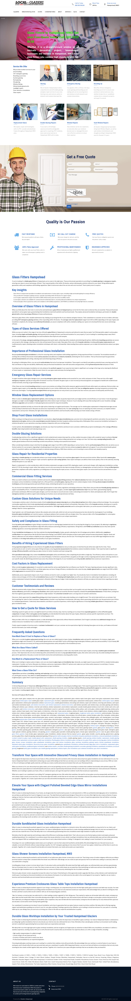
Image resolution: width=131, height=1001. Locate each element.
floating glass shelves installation (62, 740)
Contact (82, 12)
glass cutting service (79, 740)
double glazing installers (60, 738)
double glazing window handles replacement (96, 738)
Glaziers (16, 12)
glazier (95, 727)
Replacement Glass (20, 123)
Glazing (43, 83)
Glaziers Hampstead (26, 999)
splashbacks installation (105, 746)
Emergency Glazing (73, 83)
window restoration (67, 705)
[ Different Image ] (72, 204)
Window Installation (28, 12)
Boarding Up (98, 83)
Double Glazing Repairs (48, 123)
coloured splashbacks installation (109, 736)
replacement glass (49, 700)
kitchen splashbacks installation (109, 742)
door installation (73, 748)
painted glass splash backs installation (31, 719)
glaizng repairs (94, 742)
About (60, 12)
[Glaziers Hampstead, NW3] (30, 3)
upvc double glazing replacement (48, 748)
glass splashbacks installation (43, 742)
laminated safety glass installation (22, 744)
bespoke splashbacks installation (88, 736)
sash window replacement (53, 705)
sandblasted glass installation (35, 746)
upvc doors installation (100, 748)
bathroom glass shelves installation (68, 736)
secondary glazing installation (89, 746)
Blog (75, 12)
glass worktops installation (80, 742)
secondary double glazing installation (68, 746)
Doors (40, 12)
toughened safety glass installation (90, 713)
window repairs (94, 725)
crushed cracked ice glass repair (21, 738)
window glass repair (26, 700)
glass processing (98, 740)
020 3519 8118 (79, 5)
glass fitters (15, 734)
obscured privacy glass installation (44, 744)
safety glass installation (19, 746)
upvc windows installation (85, 748)
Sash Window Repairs (101, 123)
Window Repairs (72, 123)
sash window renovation (38, 705)
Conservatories (50, 12)
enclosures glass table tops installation (39, 740)
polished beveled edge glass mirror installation (93, 744)
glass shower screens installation (22, 742)
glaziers (111, 727)
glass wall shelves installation (61, 742)
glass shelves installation (111, 740)
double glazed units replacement (42, 738)
